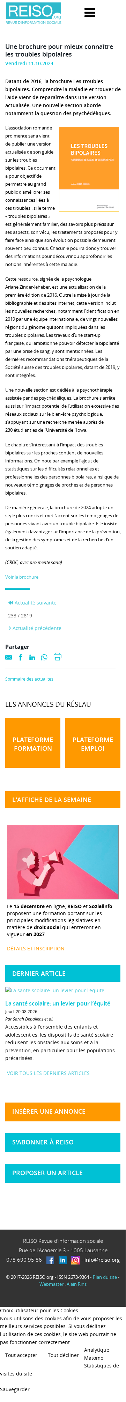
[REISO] (33, 13)
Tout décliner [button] (63, 1355)
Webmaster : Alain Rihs (63, 1284)
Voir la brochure (21, 577)
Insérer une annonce (49, 1111)
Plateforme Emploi (93, 743)
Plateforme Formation (33, 743)
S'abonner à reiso (43, 1142)
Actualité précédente (36, 628)
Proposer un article (47, 1173)
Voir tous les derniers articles (48, 1073)
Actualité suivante (35, 602)
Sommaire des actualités (29, 679)
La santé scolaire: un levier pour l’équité (57, 1003)
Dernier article (39, 973)
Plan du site (105, 1277)
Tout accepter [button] (21, 1355)
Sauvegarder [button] (15, 1389)
